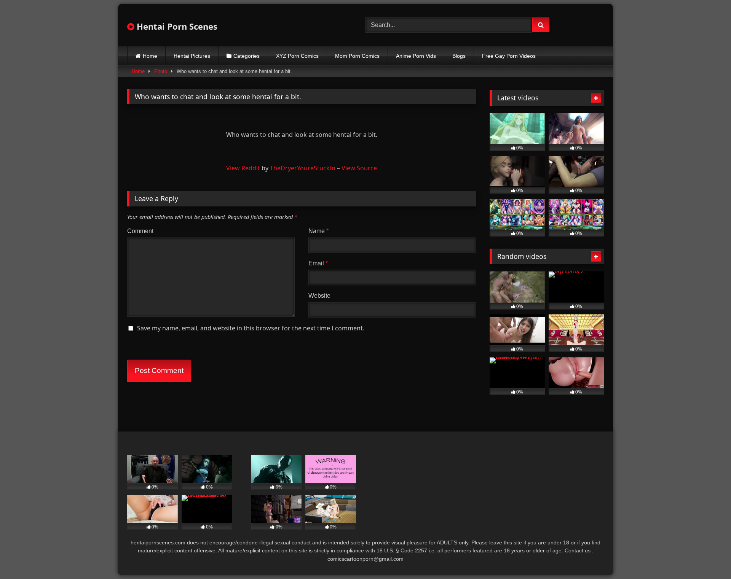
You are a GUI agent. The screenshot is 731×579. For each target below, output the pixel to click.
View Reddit (243, 168)
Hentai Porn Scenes (175, 26)
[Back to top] (707, 556)
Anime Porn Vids (416, 56)
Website (319, 295)
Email (318, 263)
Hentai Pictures (192, 56)
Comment (140, 231)
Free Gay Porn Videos (509, 56)
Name (318, 231)
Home (150, 56)
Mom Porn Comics (357, 56)
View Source (359, 168)
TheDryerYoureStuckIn (302, 168)
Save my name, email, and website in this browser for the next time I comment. (250, 328)
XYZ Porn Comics (297, 56)
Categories (246, 56)
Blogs (459, 56)
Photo (160, 71)
